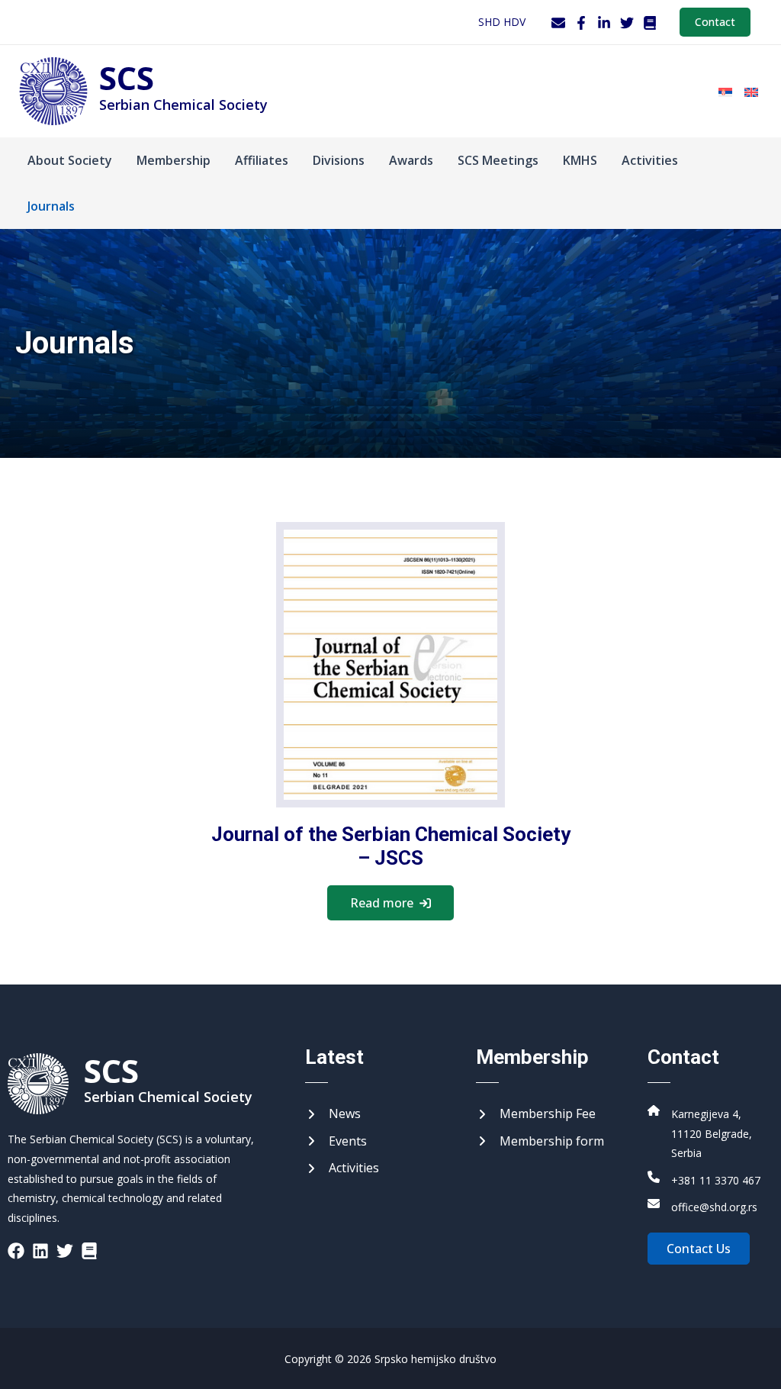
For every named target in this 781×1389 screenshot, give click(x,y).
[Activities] (342, 1168)
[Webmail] (558, 23)
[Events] (336, 1142)
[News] (333, 1114)
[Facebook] (581, 23)
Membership (174, 160)
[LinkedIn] (604, 23)
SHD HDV (501, 22)
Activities (650, 160)
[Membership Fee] (536, 1114)
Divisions (339, 160)
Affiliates (261, 160)
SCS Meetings (498, 160)
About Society (69, 160)
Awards (411, 160)
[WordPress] (650, 23)
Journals (51, 206)
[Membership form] (540, 1142)
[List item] (16, 1250)
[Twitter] (627, 23)
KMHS (580, 160)
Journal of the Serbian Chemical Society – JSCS (390, 846)
